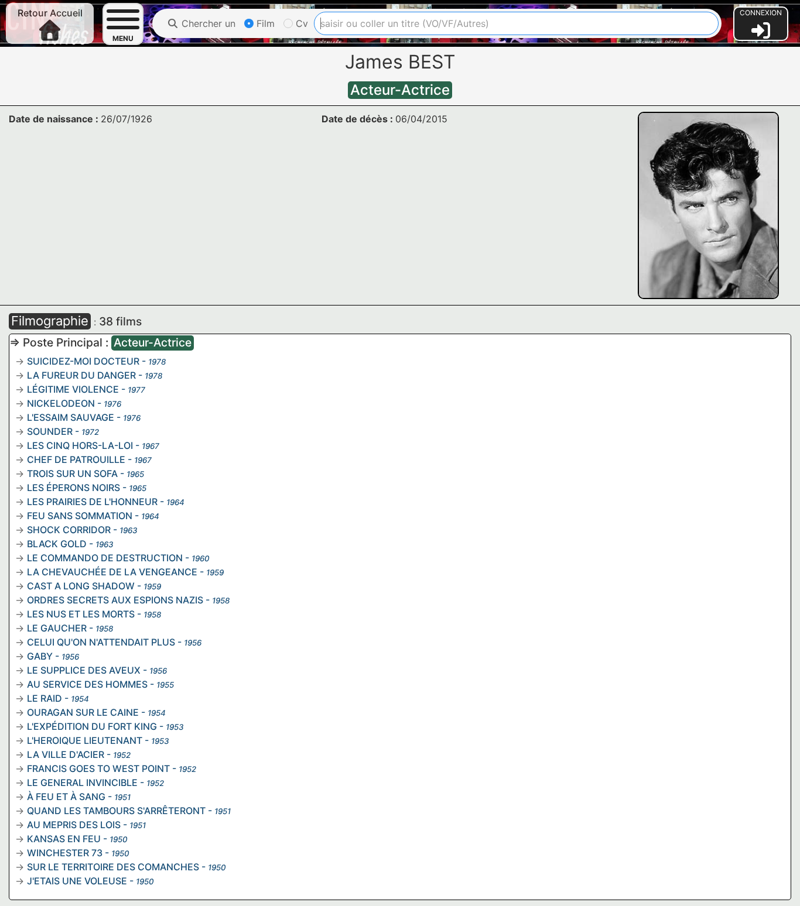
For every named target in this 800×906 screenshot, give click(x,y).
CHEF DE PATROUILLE (76, 459)
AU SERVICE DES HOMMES (87, 684)
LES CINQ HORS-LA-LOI (80, 445)
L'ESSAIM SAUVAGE (70, 417)
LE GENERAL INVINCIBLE (82, 782)
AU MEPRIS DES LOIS (74, 825)
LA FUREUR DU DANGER (81, 375)
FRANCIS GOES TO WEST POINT (98, 768)
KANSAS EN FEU (64, 839)
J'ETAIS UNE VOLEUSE (77, 881)
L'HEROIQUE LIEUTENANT (84, 740)
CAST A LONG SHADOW (81, 586)
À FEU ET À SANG (66, 796)
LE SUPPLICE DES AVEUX (84, 670)
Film (264, 23)
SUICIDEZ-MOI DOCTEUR (83, 361)
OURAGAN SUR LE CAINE (83, 712)
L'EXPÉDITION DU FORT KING (92, 726)
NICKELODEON (61, 403)
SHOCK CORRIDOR (69, 530)
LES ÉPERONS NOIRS (73, 487)
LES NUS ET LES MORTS (81, 614)
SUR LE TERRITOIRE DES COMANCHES (113, 867)
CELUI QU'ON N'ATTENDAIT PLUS (101, 642)
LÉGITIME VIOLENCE (73, 389)
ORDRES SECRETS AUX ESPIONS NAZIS (115, 600)
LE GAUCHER (57, 628)
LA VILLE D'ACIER (65, 754)
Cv (300, 23)
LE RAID (44, 698)
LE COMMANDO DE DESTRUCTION (105, 558)
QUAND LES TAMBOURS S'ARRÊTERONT (116, 810)
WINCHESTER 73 (64, 853)
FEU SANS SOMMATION (79, 515)
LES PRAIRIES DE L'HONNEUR (92, 501)
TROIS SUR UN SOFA (72, 473)
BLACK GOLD (57, 544)
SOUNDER (50, 431)
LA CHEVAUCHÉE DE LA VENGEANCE (112, 572)
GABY (40, 656)
